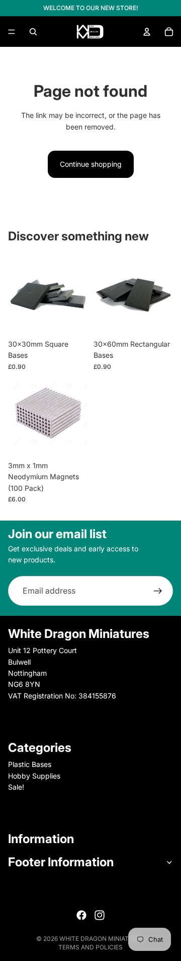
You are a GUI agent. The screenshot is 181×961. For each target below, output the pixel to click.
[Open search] (33, 32)
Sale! (16, 787)
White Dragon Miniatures (102, 938)
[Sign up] (157, 591)
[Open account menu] (147, 32)
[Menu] (11, 31)
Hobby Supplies (34, 776)
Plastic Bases (29, 764)
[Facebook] (81, 915)
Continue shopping (91, 164)
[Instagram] (100, 915)
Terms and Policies (90, 947)
